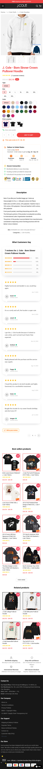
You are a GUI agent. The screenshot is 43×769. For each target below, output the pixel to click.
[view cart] (40, 6)
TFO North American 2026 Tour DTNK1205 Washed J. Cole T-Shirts (31, 536)
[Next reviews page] (39, 435)
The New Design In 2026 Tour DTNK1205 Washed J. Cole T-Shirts (10, 568)
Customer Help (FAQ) (7, 733)
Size (3, 89)
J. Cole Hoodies (24, 12)
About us (4, 702)
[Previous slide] (4, 35)
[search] (37, 6)
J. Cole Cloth (11, 12)
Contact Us (4, 731)
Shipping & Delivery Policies (9, 722)
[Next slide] (39, 35)
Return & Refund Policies (9, 728)
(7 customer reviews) (17, 75)
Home (3, 12)
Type (4, 82)
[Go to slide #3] (32, 59)
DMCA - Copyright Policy (8, 710)
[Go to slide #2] (21, 59)
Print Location (6, 119)
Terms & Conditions (7, 705)
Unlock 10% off (4, 760)
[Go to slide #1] (11, 59)
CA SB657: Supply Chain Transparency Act (14, 713)
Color (4, 99)
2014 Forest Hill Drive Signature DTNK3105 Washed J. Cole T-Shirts (9, 536)
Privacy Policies (6, 708)
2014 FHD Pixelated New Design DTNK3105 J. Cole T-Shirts (31, 504)
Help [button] (39, 766)
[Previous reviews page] (29, 435)
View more (21, 580)
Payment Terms (6, 725)
